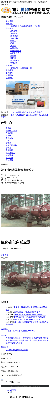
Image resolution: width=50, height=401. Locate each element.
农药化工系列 (15, 53)
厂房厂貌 (36, 26)
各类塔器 (14, 48)
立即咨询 (4, 255)
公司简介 (14, 26)
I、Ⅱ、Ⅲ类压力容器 (19, 112)
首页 (12, 115)
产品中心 (4, 336)
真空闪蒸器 (31, 112)
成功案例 (29, 26)
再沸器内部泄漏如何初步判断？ (27, 319)
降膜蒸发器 (15, 61)
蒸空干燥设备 (15, 51)
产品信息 (20, 115)
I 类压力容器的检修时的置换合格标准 (29, 317)
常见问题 (29, 68)
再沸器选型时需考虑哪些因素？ (27, 312)
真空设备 (14, 38)
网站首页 (9, 21)
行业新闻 (21, 68)
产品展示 (9, 29)
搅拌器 (13, 58)
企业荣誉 (9, 70)
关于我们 (9, 24)
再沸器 (13, 56)
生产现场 (21, 26)
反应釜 (13, 46)
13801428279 (11, 390)
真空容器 (14, 33)
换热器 (13, 41)
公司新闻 (14, 68)
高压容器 (14, 31)
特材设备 (14, 63)
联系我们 (9, 78)
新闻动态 (9, 65)
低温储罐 (14, 36)
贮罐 (12, 43)
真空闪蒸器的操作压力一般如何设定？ (30, 315)
